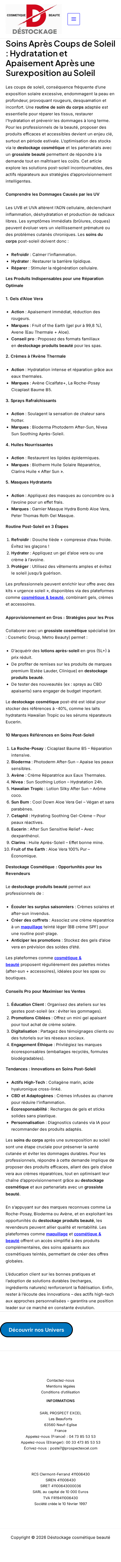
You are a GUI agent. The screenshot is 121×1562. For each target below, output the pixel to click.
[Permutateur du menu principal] (74, 19)
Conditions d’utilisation (60, 1392)
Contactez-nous (60, 1380)
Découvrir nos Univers (36, 1330)
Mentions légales (60, 1386)
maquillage (31, 926)
